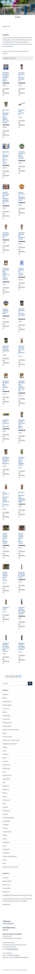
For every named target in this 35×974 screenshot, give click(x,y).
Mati (4, 782)
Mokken (5, 793)
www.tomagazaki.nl (8, 923)
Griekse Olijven (7, 726)
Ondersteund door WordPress (19, 970)
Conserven (6, 708)
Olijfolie (5, 796)
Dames (5, 712)
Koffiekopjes (6, 768)
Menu (18, 17)
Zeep (4, 863)
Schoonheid (6, 810)
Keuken (5, 758)
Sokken (5, 839)
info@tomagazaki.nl (13, 949)
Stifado (5, 835)
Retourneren (6, 892)
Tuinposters (6, 853)
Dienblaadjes (6, 715)
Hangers (5, 747)
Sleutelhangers (7, 832)
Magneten (6, 786)
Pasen (4, 803)
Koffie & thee (7, 765)
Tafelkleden (6, 842)
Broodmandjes (7, 701)
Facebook (5, 930)
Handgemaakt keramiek (10, 744)
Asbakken (5, 694)
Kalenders (6, 754)
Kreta (4, 772)
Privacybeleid (7, 888)
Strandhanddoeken (8, 817)
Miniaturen (6, 789)
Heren (4, 751)
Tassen (5, 846)
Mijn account (6, 884)
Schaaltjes (6, 824)
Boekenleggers (7, 705)
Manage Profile (7, 881)
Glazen (5, 733)
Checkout (5, 877)
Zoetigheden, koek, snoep (10, 867)
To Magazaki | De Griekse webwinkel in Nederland (17, 895)
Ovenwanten (6, 800)
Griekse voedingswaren (10, 856)
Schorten (5, 814)
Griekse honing (7, 736)
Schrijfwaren (6, 821)
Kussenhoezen (7, 775)
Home (4, 26)
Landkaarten (6, 779)
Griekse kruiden (7, 722)
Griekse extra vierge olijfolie (11, 740)
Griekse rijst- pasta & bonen (11, 729)
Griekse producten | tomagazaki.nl (16, 6)
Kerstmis (5, 761)
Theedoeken (6, 849)
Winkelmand (6, 904)
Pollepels (5, 807)
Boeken (5, 698)
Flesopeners (6, 719)
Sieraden (5, 828)
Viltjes (4, 860)
